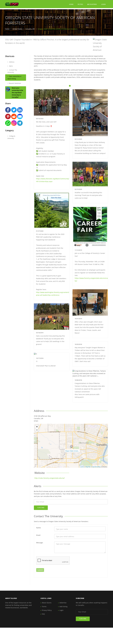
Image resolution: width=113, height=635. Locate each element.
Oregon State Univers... (72, 451)
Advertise (62, 603)
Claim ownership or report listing (14, 77)
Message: (39, 543)
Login (103, 4)
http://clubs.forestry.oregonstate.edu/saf (49, 478)
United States (17, 29)
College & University (11, 137)
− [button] (37, 430)
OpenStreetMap (96, 467)
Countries (93, 4)
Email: (38, 535)
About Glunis (46, 603)
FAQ (43, 614)
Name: (38, 528)
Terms (44, 606)
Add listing (63, 606)
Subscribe (40, 508)
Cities (81, 4)
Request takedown (15, 83)
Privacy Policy (47, 610)
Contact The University (12, 71)
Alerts (11, 66)
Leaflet (82, 467)
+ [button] (37, 426)
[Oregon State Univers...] (71, 446)
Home (71, 4)
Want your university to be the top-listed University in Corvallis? (17, 92)
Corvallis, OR (30, 29)
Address (11, 62)
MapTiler (88, 467)
